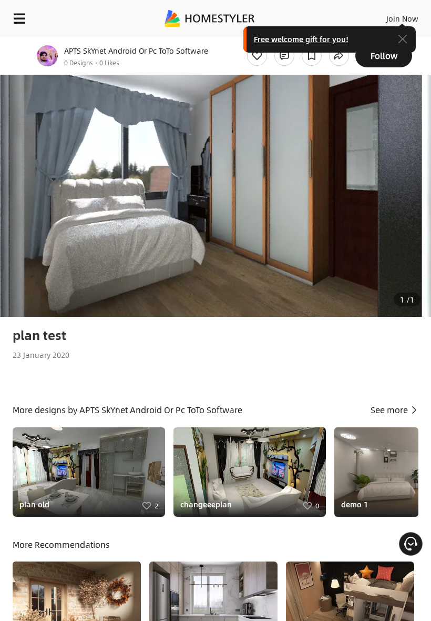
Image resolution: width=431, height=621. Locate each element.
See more (390, 409)
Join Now (402, 18)
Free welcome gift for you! (301, 39)
